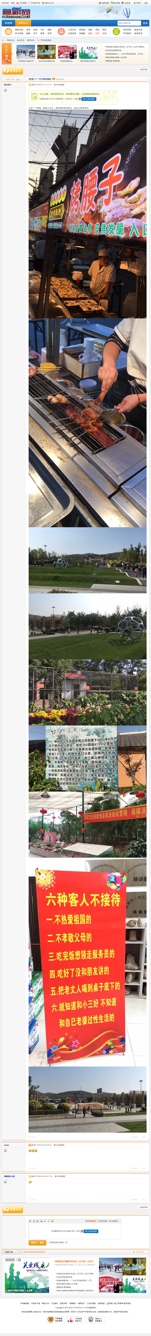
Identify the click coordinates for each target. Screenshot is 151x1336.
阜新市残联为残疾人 (88, 61)
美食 (28, 30)
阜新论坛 (23, 23)
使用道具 (134, 1137)
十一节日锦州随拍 (44, 40)
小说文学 (72, 30)
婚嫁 (28, 33)
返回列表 (144, 69)
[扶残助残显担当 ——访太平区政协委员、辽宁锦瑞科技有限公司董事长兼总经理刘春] (111, 1292)
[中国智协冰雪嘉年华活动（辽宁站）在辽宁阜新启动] (111, 1275)
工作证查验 (91, 1303)
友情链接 (101, 1303)
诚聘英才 (81, 1303)
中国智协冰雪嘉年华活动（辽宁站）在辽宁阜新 (74, 1274)
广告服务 (54, 1303)
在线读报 (72, 33)
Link (41, 1221)
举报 (143, 1137)
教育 (42, 33)
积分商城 (19, 33)
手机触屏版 (24, 1303)
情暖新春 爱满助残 (112, 61)
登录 (47, 99)
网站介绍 (45, 1303)
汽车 (42, 30)
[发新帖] (13, 71)
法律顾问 (72, 1303)
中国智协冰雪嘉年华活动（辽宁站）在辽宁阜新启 (124, 47)
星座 (97, 30)
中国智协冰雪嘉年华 (26, 61)
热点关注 (20, 40)
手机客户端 (35, 1303)
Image (37, 1221)
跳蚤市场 (138, 30)
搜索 (145, 23)
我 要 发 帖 (140, 1252)
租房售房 (138, 33)
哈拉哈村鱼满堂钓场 (47, 61)
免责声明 (63, 1303)
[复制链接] (60, 79)
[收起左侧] (25, 79)
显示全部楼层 (59, 85)
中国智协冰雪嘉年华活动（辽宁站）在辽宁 (73, 1261)
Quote (45, 1221)
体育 (49, 33)
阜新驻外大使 (9, 1176)
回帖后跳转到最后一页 (59, 1242)
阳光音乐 (7, 85)
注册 (76, 99)
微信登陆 (116, 3)
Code (48, 1221)
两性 (104, 30)
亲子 (35, 33)
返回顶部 (127, 1303)
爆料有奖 (19, 30)
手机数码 (127, 33)
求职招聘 (127, 30)
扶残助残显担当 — (67, 61)
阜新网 (18, 13)
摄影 (49, 30)
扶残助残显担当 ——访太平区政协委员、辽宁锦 (124, 54)
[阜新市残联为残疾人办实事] (134, 1292)
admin (6, 1145)
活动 (104, 33)
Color (33, 1221)
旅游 (35, 30)
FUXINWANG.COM (80, 1308)
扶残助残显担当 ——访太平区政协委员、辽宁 (74, 1280)
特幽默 (82, 33)
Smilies (52, 1221)
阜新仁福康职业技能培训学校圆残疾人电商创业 (74, 1291)
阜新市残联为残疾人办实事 (116, 57)
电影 (90, 30)
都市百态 (30, 40)
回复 (34, 1137)
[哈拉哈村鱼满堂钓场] (134, 1275)
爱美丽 (82, 30)
